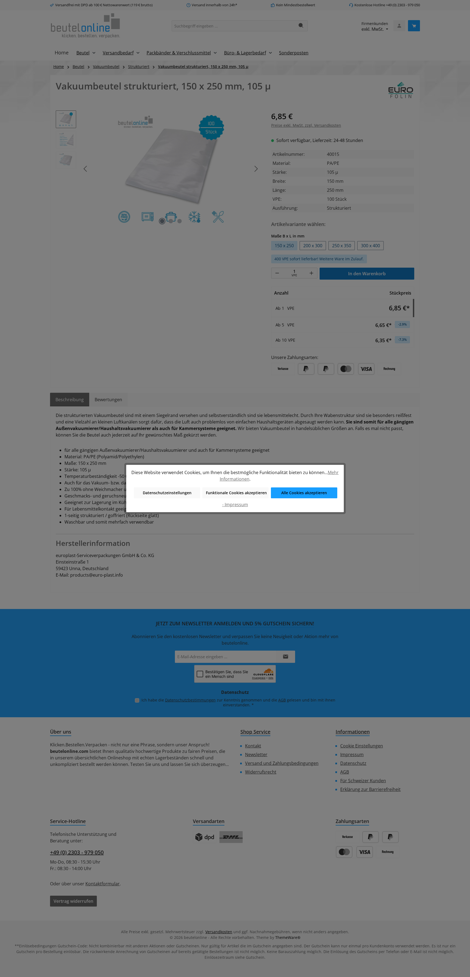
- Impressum (235, 505)
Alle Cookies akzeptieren (304, 492)
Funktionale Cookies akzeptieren (236, 492)
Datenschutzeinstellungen (167, 492)
